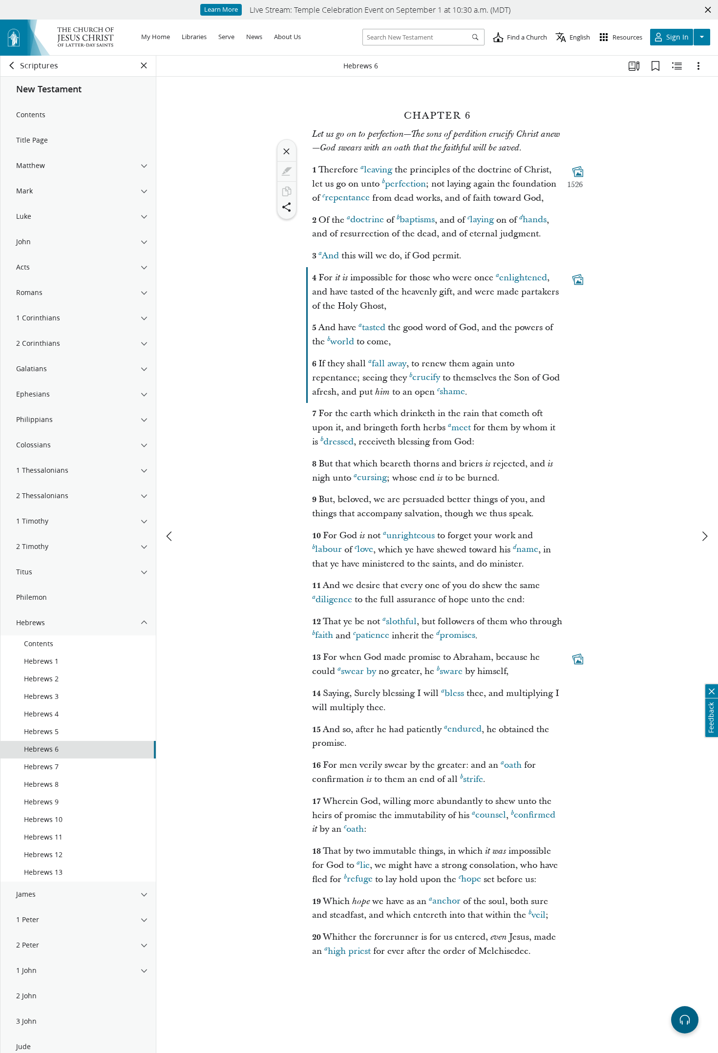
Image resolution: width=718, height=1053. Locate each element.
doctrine (367, 220)
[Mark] (287, 171)
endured (464, 729)
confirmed (534, 815)
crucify (426, 378)
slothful (401, 621)
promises (457, 636)
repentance (347, 198)
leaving (378, 170)
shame (452, 392)
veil (538, 915)
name (527, 550)
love (365, 550)
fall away (389, 364)
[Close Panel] (144, 65)
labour (328, 550)
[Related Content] (677, 66)
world (342, 342)
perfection (405, 184)
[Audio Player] (684, 1019)
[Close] (287, 151)
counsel (490, 815)
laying (482, 220)
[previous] (170, 536)
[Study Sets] (634, 66)
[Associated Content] (578, 171)
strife (473, 779)
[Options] (698, 66)
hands (535, 220)
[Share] (287, 207)
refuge (360, 879)
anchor (446, 901)
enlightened (523, 278)
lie (365, 865)
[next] (704, 536)
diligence (334, 599)
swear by (358, 671)
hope (471, 879)
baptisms (417, 220)
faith (324, 636)
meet (461, 427)
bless (454, 693)
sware (451, 671)
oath (513, 765)
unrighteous (410, 535)
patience (372, 636)
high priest (349, 951)
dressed (338, 442)
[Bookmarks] (655, 66)
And (330, 256)
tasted (373, 327)
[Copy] (287, 191)
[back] (12, 65)
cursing (372, 478)
